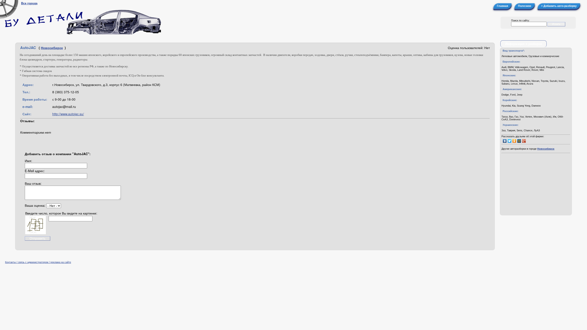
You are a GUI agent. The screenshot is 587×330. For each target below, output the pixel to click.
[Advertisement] (535, 184)
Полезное (524, 6)
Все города (29, 3)
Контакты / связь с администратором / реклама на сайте (38, 262)
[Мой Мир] (519, 141)
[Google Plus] (524, 141)
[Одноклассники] (514, 141)
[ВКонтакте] (504, 141)
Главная (502, 6)
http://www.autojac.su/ (68, 114)
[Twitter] (509, 141)
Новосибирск (52, 47)
